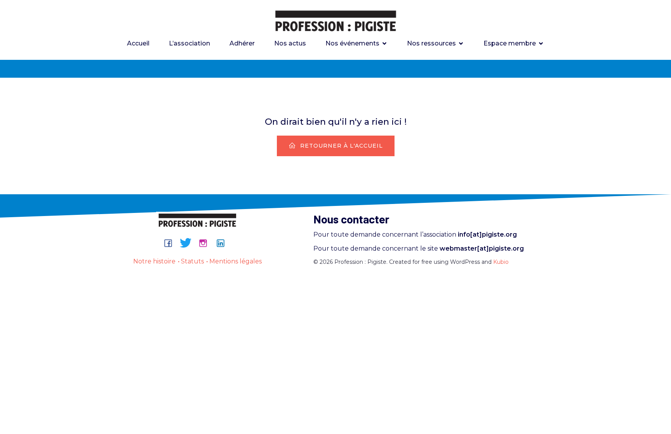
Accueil (138, 43)
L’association (189, 43)
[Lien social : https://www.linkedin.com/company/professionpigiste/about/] (223, 243)
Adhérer (242, 43)
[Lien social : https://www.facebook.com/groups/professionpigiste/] (171, 243)
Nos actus (290, 43)
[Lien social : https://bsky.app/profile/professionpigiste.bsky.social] (188, 243)
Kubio (501, 261)
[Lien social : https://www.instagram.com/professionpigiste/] (206, 243)
